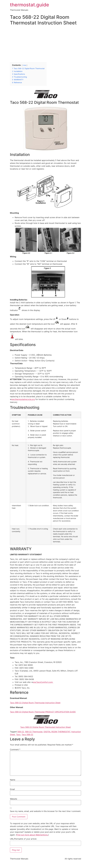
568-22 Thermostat (34, 731)
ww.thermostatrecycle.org (23, 399)
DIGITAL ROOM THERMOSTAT (57, 731)
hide (24, 65)
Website (13, 799)
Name (12, 780)
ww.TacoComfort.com (43, 682)
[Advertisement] (45, 44)
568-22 (20, 731)
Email (12, 789)
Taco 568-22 (27, 734)
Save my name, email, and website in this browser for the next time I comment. (45, 811)
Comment (15, 749)
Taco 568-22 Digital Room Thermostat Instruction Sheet (35, 702)
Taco (18, 734)
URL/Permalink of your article (23, 839)
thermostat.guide (29, 5)
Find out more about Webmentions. (32, 835)
